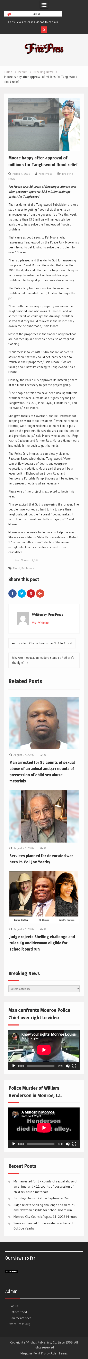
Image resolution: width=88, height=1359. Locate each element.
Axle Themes (59, 1353)
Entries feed (18, 1312)
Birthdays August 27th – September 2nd (42, 1198)
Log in (13, 1306)
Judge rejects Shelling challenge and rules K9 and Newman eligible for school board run (42, 943)
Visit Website (40, 623)
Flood (16, 568)
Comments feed (20, 1318)
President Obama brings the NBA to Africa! (44, 643)
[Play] (14, 1066)
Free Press (45, 174)
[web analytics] (11, 1272)
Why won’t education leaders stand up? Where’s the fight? (43, 660)
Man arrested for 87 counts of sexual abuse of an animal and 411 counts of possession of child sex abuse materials (45, 1186)
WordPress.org (19, 1324)
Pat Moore (27, 568)
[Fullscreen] (74, 1066)
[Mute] (68, 1066)
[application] (43, 1050)
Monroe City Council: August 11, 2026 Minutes (45, 1216)
